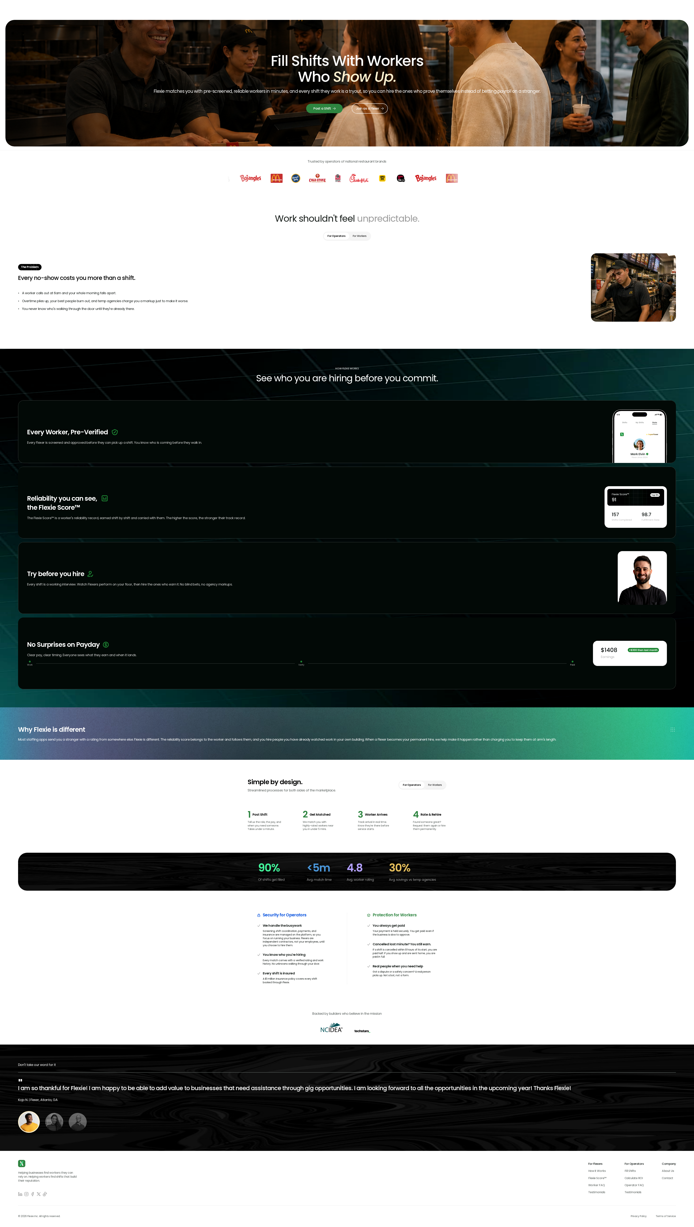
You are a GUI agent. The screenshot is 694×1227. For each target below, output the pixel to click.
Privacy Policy (639, 1216)
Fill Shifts (630, 1171)
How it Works (597, 1171)
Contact (667, 1178)
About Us (668, 1171)
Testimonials (596, 1192)
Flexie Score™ (597, 1178)
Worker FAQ (596, 1185)
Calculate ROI (634, 1178)
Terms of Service (666, 1216)
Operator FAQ (634, 1185)
